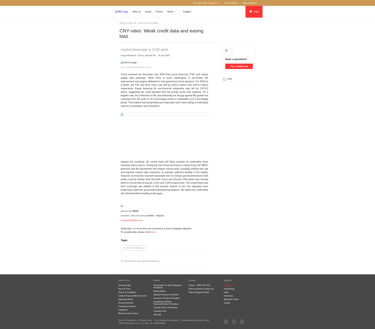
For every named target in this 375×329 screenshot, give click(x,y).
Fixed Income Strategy (147, 23)
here (134, 228)
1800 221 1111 (203, 285)
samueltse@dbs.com (132, 220)
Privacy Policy (145, 320)
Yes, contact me (239, 66)
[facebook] (226, 321)
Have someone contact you (201, 289)
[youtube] (234, 321)
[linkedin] (242, 321)
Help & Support (250, 3)
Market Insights (127, 23)
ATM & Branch (231, 3)
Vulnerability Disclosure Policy (195, 320)
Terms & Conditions (127, 320)
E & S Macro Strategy (133, 248)
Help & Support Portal (199, 292)
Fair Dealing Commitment (167, 320)
